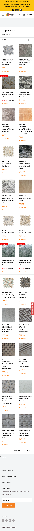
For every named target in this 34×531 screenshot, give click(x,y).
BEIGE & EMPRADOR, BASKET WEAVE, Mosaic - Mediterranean (7, 363)
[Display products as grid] (28, 39)
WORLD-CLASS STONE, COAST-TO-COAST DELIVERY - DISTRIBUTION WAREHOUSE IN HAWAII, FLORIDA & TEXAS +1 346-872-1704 (17, 4)
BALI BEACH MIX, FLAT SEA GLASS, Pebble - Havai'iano (8, 294)
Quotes (29, 15)
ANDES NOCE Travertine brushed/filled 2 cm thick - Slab (8, 127)
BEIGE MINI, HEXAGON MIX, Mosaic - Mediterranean (24, 362)
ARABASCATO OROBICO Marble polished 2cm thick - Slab (25, 164)
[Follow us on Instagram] (6, 520)
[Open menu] (3, 14)
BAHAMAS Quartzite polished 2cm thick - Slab (25, 262)
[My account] (24, 15)
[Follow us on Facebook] (3, 520)
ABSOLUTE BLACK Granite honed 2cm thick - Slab (25, 62)
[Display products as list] (31, 39)
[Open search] (20, 15)
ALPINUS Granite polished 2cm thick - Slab (8, 94)
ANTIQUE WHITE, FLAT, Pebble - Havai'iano (7, 163)
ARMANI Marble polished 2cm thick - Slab (25, 198)
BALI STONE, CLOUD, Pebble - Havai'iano (24, 294)
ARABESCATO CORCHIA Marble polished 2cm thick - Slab (8, 199)
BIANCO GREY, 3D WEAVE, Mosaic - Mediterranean (24, 433)
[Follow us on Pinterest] (10, 520)
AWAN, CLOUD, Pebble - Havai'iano (8, 231)
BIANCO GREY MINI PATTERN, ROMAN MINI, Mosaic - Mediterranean (8, 434)
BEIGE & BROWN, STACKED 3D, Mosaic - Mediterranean (24, 328)
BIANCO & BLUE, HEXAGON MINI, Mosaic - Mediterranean (7, 399)
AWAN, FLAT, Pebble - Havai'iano (25, 231)
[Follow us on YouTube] (13, 520)
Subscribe (8, 505)
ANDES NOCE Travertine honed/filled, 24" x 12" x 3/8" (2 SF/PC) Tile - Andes (25, 129)
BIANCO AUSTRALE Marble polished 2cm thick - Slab (25, 398)
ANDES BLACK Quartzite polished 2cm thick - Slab (25, 94)
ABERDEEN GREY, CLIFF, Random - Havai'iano (8, 62)
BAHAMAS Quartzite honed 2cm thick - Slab (8, 262)
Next (28, 450)
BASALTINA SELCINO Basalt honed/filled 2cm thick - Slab (7, 328)
